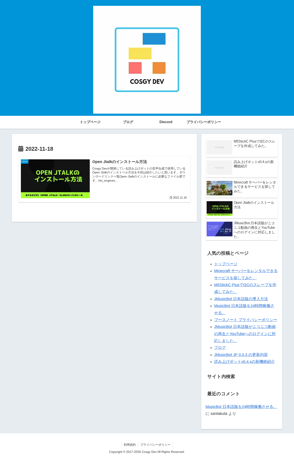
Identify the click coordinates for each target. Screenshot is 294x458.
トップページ (225, 264)
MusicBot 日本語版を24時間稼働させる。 (241, 407)
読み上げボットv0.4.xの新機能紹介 (244, 361)
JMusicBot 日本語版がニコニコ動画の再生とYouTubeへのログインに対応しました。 (245, 334)
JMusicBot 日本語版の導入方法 (241, 299)
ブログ (220, 347)
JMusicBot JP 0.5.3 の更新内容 (241, 355)
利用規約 (130, 444)
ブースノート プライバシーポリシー (245, 320)
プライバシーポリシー (155, 444)
